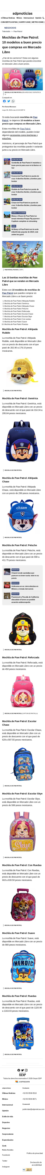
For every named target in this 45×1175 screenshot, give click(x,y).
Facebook (6, 1155)
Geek (4, 1146)
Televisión (6, 31)
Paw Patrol (18, 31)
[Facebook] (4, 101)
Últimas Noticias (8, 18)
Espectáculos (7, 1140)
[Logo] (22, 13)
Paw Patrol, (25, 128)
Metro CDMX (37, 22)
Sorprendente (7, 1134)
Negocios (6, 1128)
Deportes (6, 1122)
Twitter (4, 1161)
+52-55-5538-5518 (29, 1093)
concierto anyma (9, 22)
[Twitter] (9, 101)
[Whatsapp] (13, 101)
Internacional (29, 18)
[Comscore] (22, 1082)
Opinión (38, 18)
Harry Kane (24, 22)
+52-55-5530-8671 (29, 1099)
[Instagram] (26, 1070)
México (19, 18)
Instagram (6, 1167)
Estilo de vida (7, 1116)
